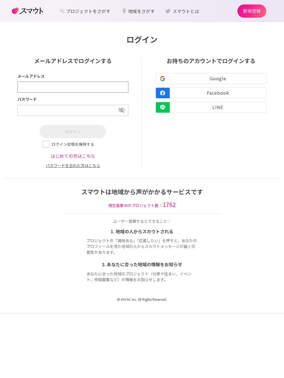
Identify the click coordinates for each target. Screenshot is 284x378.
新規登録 (252, 10)
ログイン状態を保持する (73, 144)
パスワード (27, 99)
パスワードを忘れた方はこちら (73, 165)
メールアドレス (31, 76)
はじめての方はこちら (73, 155)
